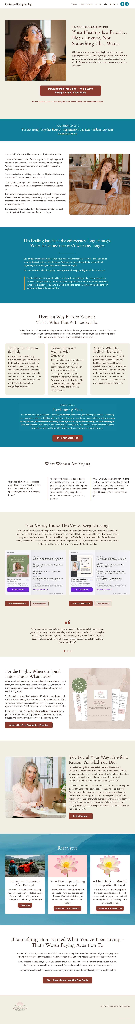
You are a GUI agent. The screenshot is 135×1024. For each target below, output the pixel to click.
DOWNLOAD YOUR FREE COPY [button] (67, 908)
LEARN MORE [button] (25, 905)
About (82, 4)
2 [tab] (67, 651)
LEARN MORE (66, 133)
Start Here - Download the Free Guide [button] (67, 980)
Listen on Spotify (39, 603)
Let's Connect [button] (80, 816)
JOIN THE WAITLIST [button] (67, 438)
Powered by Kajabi (124, 1019)
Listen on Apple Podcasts (17, 603)
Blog (106, 4)
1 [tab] (64, 651)
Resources (113, 4)
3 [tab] (71, 651)
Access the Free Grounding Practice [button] (28, 725)
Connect (89, 4)
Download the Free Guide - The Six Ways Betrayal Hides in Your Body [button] (70, 90)
